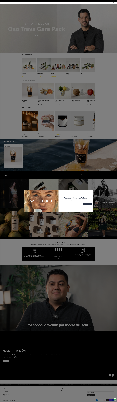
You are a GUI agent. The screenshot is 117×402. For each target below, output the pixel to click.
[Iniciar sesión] (112, 3)
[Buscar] (110, 3)
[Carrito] (114, 3)
